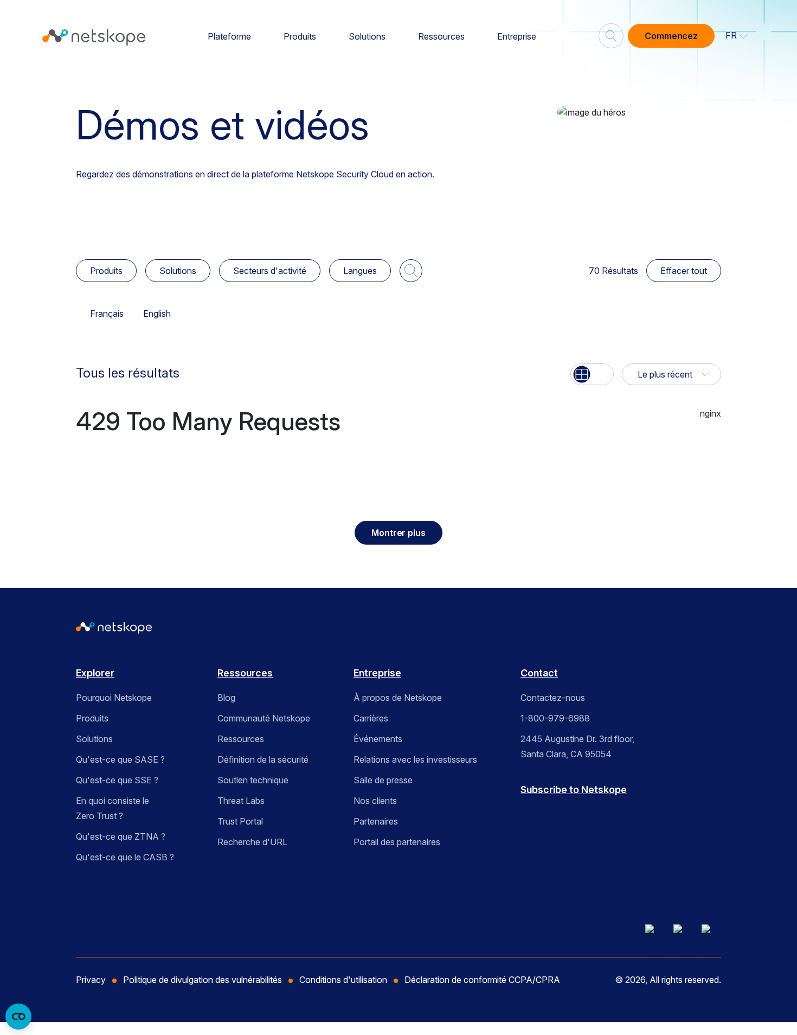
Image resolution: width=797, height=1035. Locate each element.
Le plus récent (665, 374)
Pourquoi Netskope (114, 697)
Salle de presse (383, 780)
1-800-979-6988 (555, 718)
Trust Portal (240, 821)
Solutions (367, 36)
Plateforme (229, 36)
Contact (539, 673)
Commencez (671, 35)
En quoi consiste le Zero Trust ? (112, 808)
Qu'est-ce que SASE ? (120, 759)
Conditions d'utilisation (343, 979)
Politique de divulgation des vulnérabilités (202, 979)
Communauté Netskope (263, 718)
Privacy (91, 979)
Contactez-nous (552, 697)
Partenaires (375, 821)
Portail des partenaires (396, 841)
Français (107, 313)
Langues (360, 270)
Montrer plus (398, 532)
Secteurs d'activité (269, 270)
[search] (611, 31)
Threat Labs (241, 800)
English (157, 313)
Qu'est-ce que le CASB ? (125, 857)
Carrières (370, 718)
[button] (737, 36)
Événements (377, 738)
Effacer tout (683, 270)
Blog (226, 697)
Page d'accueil (111, 72)
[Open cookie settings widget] (18, 1017)
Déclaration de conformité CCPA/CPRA (482, 979)
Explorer (95, 673)
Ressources (441, 36)
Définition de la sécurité (262, 759)
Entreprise (516, 36)
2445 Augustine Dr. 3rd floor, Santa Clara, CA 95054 (577, 746)
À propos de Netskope (397, 697)
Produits (300, 36)
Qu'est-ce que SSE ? (117, 780)
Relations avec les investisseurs (415, 759)
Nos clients (375, 800)
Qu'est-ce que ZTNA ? (120, 836)
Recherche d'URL (252, 841)
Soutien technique (252, 780)
